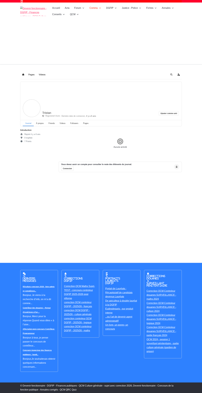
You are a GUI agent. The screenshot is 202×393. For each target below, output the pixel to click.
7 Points (27, 141)
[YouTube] (21, 1)
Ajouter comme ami (168, 113)
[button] (171, 74)
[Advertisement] (101, 42)
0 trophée (28, 138)
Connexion (67, 169)
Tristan (46, 112)
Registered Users (52, 116)
